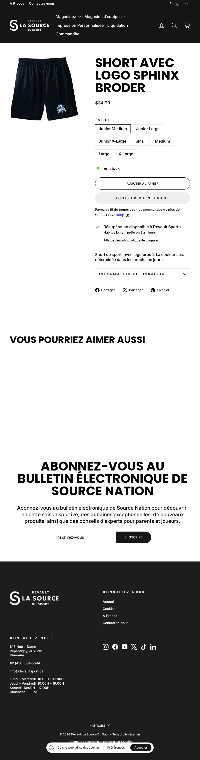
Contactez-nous (42, 3)
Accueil (108, 602)
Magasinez (66, 16)
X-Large (126, 153)
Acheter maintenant (142, 198)
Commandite (67, 33)
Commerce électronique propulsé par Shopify (100, 741)
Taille (103, 120)
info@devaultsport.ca (26, 671)
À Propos (17, 3)
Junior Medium (113, 128)
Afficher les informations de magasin (131, 240)
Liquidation (117, 25)
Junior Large (148, 128)
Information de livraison (132, 274)
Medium (162, 141)
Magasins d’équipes (103, 16)
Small (141, 141)
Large (104, 153)
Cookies (109, 609)
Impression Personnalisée (80, 25)
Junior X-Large (112, 141)
